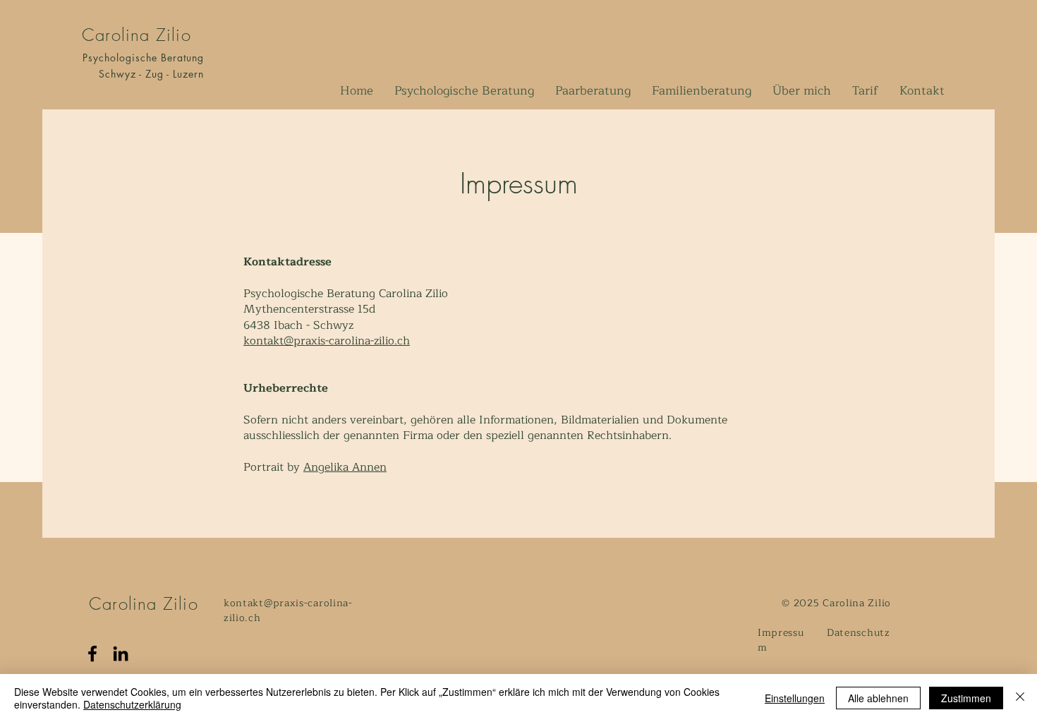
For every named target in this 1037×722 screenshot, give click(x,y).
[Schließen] (1020, 698)
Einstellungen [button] (795, 698)
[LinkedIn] (120, 653)
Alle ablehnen (878, 698)
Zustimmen (966, 698)
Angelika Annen (345, 467)
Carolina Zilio (136, 34)
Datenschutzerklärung (132, 704)
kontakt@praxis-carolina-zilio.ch (326, 341)
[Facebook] (92, 653)
